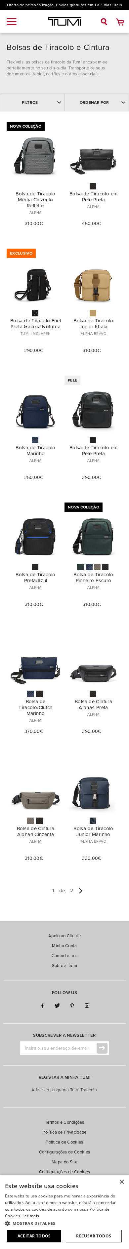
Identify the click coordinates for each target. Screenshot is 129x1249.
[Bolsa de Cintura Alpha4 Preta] (93, 694)
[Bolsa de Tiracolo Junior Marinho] (93, 821)
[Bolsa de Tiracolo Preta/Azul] (35, 567)
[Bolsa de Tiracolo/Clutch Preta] (39, 694)
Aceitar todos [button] (34, 1236)
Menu (12, 21)
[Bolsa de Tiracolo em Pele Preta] (93, 186)
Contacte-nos (65, 955)
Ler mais (30, 1216)
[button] (64, 1223)
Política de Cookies (64, 1142)
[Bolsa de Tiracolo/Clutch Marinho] (30, 694)
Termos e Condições (64, 1122)
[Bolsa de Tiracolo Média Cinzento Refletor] (35, 186)
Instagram (86, 1005)
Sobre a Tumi (64, 965)
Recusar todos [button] (93, 1236)
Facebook (42, 1005)
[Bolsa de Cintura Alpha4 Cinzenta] (30, 821)
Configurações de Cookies (64, 1152)
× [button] (121, 1182)
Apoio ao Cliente (64, 936)
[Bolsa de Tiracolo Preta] (105, 567)
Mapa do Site (64, 1162)
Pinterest (71, 1005)
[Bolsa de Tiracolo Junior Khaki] (93, 313)
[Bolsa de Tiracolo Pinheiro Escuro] (80, 567)
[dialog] (64, 1212)
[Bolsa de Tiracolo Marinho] (35, 440)
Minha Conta (64, 945)
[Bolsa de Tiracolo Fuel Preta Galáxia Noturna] (35, 313)
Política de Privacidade (64, 1132)
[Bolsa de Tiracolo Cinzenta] (97, 567)
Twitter (57, 1005)
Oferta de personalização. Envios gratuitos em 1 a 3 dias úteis (64, 5)
